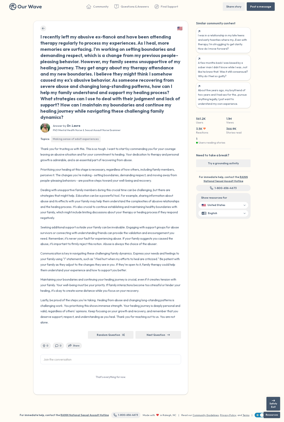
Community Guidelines (206, 415)
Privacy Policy (228, 415)
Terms (245, 415)
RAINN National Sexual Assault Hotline (84, 415)
